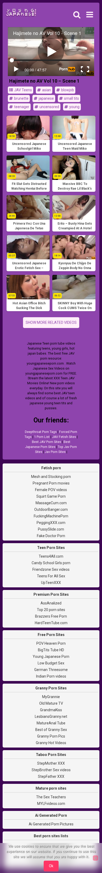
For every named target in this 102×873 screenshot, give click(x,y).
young (74, 107)
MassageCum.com (51, 503)
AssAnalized (51, 603)
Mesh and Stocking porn (51, 477)
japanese (46, 98)
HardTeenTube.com (51, 623)
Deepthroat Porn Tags (41, 432)
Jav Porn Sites (55, 452)
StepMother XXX (51, 763)
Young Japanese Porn (51, 656)
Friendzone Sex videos (51, 569)
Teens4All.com (51, 556)
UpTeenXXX (51, 583)
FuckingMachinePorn (51, 516)
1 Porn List (42, 437)
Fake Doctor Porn (51, 536)
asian (46, 90)
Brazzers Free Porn (51, 616)
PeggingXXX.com (51, 523)
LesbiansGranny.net (51, 716)
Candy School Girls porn (51, 563)
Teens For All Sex (51, 576)
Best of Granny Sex (51, 730)
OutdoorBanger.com (51, 509)
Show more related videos (51, 322)
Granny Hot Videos (51, 743)
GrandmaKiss (51, 710)
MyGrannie (51, 697)
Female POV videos (51, 490)
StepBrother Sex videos (51, 770)
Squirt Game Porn (51, 496)
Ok (51, 866)
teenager (21, 107)
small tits (71, 98)
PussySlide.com (51, 529)
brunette (21, 98)
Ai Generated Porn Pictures (51, 824)
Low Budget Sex (51, 663)
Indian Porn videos (51, 676)
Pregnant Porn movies (51, 483)
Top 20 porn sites (51, 610)
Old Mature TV (51, 703)
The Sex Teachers (51, 797)
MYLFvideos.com (51, 803)
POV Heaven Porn (51, 643)
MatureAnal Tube (51, 723)
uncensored (49, 107)
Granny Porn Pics (51, 736)
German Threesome (51, 670)
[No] (95, 858)
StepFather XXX (51, 776)
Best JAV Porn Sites (46, 442)
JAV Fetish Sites (64, 437)
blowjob (67, 90)
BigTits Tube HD (51, 650)
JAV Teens (22, 90)
